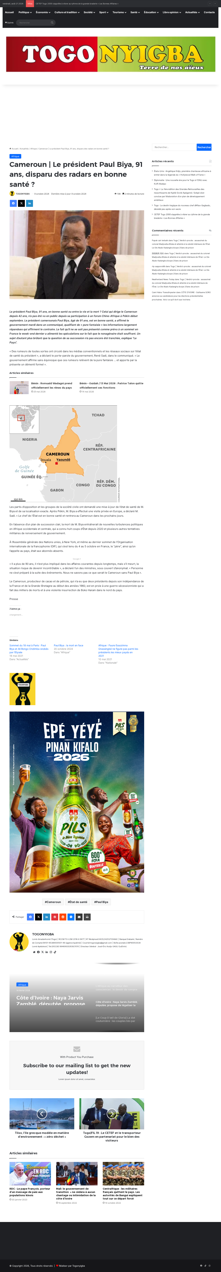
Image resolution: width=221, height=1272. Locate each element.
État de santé (78, 902)
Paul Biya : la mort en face (68, 645)
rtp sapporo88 (158, 266)
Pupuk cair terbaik (160, 240)
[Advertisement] (110, 112)
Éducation (150, 12)
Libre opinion (171, 12)
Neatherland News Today (163, 279)
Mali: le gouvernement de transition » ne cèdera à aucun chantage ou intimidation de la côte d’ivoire (76, 1193)
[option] (76, 997)
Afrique (33, 148)
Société (88, 12)
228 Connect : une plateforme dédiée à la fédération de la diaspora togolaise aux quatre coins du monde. (83, 3)
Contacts (209, 12)
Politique (24, 12)
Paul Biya (102, 902)
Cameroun (54, 902)
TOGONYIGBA (23, 193)
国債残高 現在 (158, 253)
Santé (134, 12)
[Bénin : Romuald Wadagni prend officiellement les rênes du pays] (19, 387)
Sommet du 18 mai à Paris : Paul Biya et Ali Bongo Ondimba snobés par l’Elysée (28, 649)
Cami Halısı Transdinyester (164, 292)
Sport (102, 12)
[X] (42, 952)
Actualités (191, 12)
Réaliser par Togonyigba (72, 1265)
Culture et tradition (66, 12)
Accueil (9, 12)
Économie (42, 12)
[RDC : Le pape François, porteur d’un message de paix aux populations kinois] (30, 1173)
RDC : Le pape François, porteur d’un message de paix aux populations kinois (29, 1192)
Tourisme (118, 12)
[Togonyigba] (110, 56)
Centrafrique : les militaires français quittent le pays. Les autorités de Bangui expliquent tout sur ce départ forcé (122, 1193)
